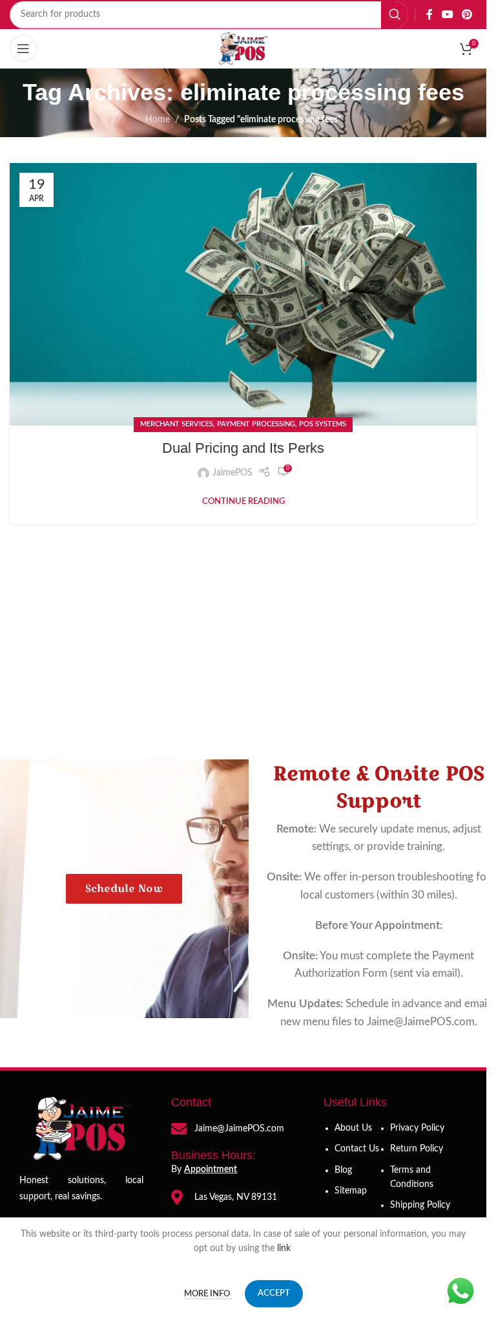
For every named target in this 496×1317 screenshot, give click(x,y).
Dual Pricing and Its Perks (243, 448)
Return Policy (416, 1148)
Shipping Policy (420, 1205)
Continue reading (243, 501)
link (285, 1248)
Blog (343, 1170)
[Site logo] (243, 48)
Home (157, 119)
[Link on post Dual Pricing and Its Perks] (243, 294)
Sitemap (351, 1190)
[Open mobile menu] (23, 48)
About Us (353, 1128)
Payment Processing (256, 424)
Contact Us (357, 1148)
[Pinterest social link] (467, 15)
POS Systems (322, 424)
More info (208, 1294)
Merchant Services (176, 424)
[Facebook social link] (429, 15)
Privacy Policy (417, 1128)
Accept (274, 1293)
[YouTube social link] (447, 15)
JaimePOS (232, 472)
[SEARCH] (394, 14)
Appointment (210, 1169)
